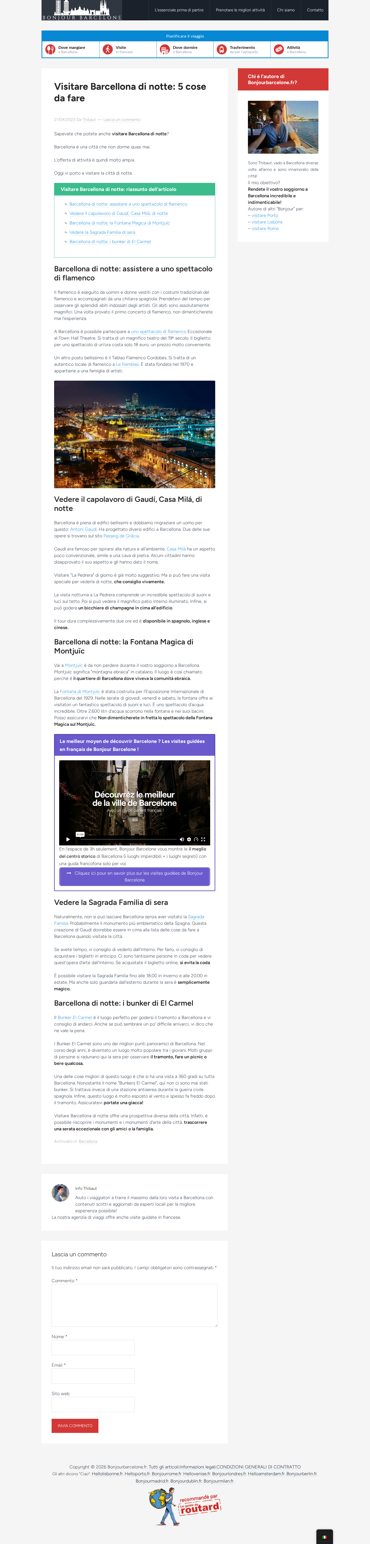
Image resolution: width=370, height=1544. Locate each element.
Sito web (60, 1393)
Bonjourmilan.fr (219, 1481)
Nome (59, 1336)
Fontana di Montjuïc (80, 691)
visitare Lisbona (267, 222)
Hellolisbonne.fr (107, 1473)
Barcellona (88, 1141)
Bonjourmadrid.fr (152, 1481)
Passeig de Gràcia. (121, 536)
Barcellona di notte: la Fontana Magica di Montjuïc (119, 223)
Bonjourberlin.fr (301, 1473)
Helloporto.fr (137, 1473)
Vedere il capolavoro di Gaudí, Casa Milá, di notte (118, 213)
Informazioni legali (197, 1467)
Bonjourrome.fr (166, 1473)
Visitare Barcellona (82, 10)
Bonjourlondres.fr (229, 1473)
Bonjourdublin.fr (186, 1481)
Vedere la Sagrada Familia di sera (102, 232)
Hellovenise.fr (196, 1473)
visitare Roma (265, 228)
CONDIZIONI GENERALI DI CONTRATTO (258, 1467)
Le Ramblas (127, 364)
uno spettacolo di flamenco (158, 331)
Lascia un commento (121, 119)
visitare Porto (265, 215)
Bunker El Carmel (75, 1017)
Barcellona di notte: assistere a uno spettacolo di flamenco (128, 204)
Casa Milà (176, 549)
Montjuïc (74, 665)
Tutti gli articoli (164, 1467)
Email (59, 1365)
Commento (65, 1281)
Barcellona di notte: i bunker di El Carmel (110, 241)
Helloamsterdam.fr (266, 1473)
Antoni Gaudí (83, 529)
